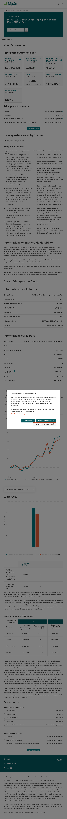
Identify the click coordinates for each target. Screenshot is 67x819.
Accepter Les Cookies (46, 421)
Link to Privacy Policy (18, 414)
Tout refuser (28, 421)
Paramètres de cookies (43, 424)
